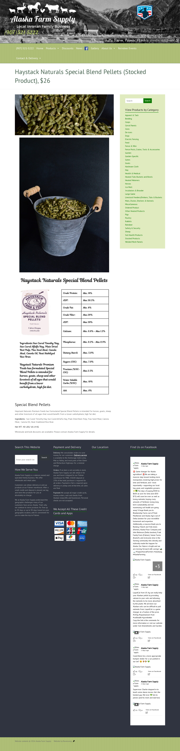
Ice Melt (128, 187)
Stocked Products (132, 238)
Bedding (128, 118)
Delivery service (80, 455)
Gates (127, 159)
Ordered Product (132, 207)
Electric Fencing (132, 139)
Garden (128, 153)
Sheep (127, 231)
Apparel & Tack (131, 115)
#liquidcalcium (144, 615)
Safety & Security (132, 228)
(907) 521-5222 (25, 48)
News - (80, 48)
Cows (127, 129)
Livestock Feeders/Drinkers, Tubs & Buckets (143, 197)
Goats (127, 163)
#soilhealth (137, 617)
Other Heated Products (135, 211)
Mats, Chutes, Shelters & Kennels (139, 201)
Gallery (95, 48)
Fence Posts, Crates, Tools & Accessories (142, 149)
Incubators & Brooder (134, 190)
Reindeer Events (127, 48)
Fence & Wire (131, 146)
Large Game (130, 194)
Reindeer (129, 225)
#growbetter (147, 617)
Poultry (128, 218)
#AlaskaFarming (139, 554)
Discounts (67, 48)
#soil (152, 615)
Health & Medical (132, 173)
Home (39, 48)
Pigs (127, 214)
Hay (126, 170)
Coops (127, 122)
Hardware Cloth (131, 166)
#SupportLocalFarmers (145, 552)
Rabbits (128, 221)
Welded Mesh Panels (134, 242)
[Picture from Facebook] (138, 566)
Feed (127, 142)
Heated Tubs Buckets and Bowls (139, 177)
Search (147, 100)
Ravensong (67, 741)
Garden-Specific (131, 156)
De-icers (128, 132)
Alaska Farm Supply (149, 463)
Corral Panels (130, 125)
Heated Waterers (132, 180)
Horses (128, 183)
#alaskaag (158, 552)
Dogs (127, 136)
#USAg (135, 615)
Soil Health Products (134, 235)
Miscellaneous (131, 204)
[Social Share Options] (149, 577)
